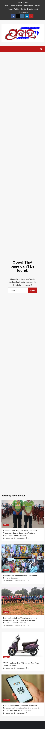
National (19, 6)
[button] (4, 49)
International (28, 6)
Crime (10, 9)
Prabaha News (9, 538)
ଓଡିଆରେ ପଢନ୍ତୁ (23, 12)
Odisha (12, 6)
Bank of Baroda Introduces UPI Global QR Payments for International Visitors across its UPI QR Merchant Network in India (21, 707)
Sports (23, 9)
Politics (16, 9)
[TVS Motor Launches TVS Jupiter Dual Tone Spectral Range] (23, 646)
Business (38, 6)
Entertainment (32, 9)
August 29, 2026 (20, 625)
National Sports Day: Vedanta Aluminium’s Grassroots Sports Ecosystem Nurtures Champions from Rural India (20, 533)
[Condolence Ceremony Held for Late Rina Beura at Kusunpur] (23, 559)
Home (6, 6)
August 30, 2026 (20, 538)
